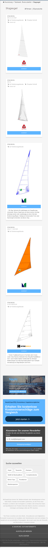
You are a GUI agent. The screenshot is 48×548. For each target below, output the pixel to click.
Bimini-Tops (11, 479)
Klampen (28, 470)
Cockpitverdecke (31, 475)
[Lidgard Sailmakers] (24, 200)
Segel (9, 470)
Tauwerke (18, 470)
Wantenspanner (13, 484)
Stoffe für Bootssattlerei (15, 475)
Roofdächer (23, 479)
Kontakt (24, 68)
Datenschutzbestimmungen (25, 448)
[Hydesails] (24, 346)
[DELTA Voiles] (24, 62)
